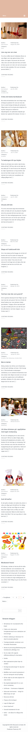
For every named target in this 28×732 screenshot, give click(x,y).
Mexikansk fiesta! (7, 563)
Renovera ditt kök (9, 697)
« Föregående (6, 597)
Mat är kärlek (6, 362)
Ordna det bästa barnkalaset (11, 97)
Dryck (2, 48)
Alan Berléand (4, 89)
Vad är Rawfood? (8, 706)
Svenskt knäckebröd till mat (12, 709)
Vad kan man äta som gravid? (12, 294)
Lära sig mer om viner (9, 52)
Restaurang (11, 358)
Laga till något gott (9, 703)
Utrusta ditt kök (6, 205)
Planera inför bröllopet (10, 700)
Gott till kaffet (6, 499)
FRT (20, 729)
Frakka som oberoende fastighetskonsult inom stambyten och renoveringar (15, 631)
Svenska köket (7, 245)
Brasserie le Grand (18, 725)
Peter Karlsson (4, 44)
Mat (7, 92)
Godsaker (3, 92)
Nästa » (4, 601)
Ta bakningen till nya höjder (11, 160)
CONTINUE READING (7, 74)
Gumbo (6, 658)
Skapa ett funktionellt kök (10, 249)
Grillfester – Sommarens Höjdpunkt (14, 688)
